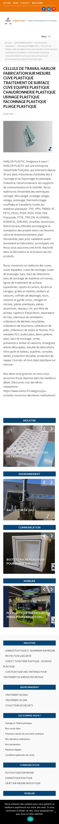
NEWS (15, 3)
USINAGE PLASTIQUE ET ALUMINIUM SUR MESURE (30, 650)
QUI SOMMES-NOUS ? (23, 43)
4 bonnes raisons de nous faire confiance (24, 733)
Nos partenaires (12, 744)
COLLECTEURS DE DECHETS (19, 705)
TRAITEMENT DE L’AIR (16, 700)
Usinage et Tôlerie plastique (18, 723)
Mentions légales (13, 749)
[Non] (55, 812)
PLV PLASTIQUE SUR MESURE (19, 772)
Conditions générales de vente (19, 755)
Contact (25, 3)
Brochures (37, 3)
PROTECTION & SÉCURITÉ (18, 656)
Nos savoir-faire (12, 728)
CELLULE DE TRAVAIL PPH (28, 46)
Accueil (7, 3)
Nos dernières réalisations (17, 739)
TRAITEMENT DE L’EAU (16, 695)
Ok (30, 819)
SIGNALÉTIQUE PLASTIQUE (18, 778)
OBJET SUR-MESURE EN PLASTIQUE (22, 783)
